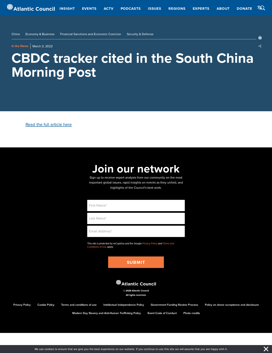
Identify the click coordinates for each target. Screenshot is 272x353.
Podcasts (131, 8)
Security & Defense (140, 34)
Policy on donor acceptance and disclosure (232, 305)
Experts (201, 8)
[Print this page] (260, 38)
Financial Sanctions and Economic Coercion (90, 34)
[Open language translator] (259, 7)
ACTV (108, 8)
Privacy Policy (150, 243)
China (16, 34)
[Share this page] (260, 46)
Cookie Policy (45, 305)
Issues (154, 8)
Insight (67, 8)
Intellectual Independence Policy (123, 305)
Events (89, 8)
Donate (244, 8)
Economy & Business (39, 34)
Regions (176, 8)
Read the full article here (48, 124)
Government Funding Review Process (174, 305)
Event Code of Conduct (162, 313)
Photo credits (191, 313)
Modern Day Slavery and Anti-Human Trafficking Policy (106, 313)
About (223, 8)
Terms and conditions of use (79, 305)
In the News (20, 46)
